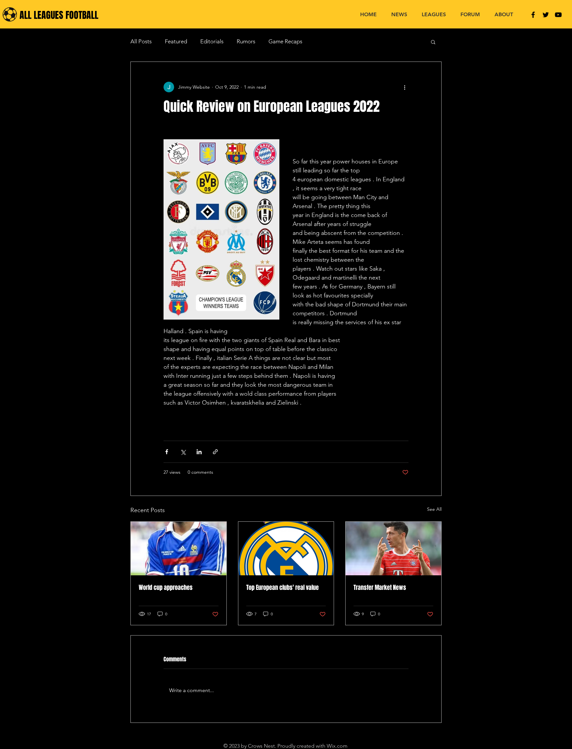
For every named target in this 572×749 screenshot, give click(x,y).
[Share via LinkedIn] (199, 452)
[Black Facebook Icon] (533, 15)
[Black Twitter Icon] (546, 15)
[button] (433, 41)
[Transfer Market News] (393, 548)
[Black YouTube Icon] (558, 15)
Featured (176, 41)
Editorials (211, 41)
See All (434, 509)
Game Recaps (285, 41)
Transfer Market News (380, 587)
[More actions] (404, 87)
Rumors (246, 41)
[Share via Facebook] (167, 452)
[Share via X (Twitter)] (183, 452)
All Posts (141, 41)
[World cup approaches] (178, 548)
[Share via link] (215, 452)
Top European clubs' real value (282, 587)
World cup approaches (166, 587)
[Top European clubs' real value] (286, 548)
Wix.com (337, 746)
